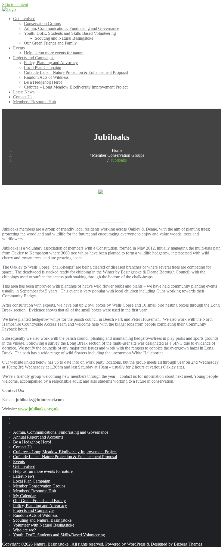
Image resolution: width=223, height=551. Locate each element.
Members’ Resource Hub (34, 491)
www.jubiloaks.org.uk (38, 409)
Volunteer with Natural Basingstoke (43, 525)
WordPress (136, 544)
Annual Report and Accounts (38, 437)
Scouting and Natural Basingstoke (42, 520)
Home (117, 150)
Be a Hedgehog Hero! (32, 442)
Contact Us (22, 447)
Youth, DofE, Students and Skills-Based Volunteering (59, 535)
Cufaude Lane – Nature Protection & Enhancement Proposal (65, 456)
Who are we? (24, 530)
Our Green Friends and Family (39, 500)
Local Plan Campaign (31, 481)
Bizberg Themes (188, 544)
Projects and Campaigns (33, 510)
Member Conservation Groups (118, 155)
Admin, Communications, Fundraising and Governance (60, 432)
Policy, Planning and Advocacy (40, 505)
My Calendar (24, 495)
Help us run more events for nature (43, 471)
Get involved (24, 466)
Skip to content (15, 4)
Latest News (24, 476)
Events (19, 461)
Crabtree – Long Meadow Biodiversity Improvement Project (65, 451)
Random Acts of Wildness (35, 515)
